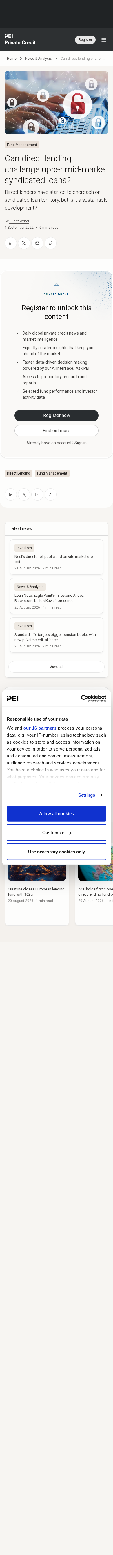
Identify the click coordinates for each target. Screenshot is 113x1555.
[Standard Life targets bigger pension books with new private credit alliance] (56, 635)
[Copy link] (51, 243)
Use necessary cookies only (56, 851)
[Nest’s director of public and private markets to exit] (56, 557)
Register (85, 40)
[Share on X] (24, 243)
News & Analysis (38, 59)
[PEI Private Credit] (20, 39)
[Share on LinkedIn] (11, 243)
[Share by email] (37, 243)
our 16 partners (40, 728)
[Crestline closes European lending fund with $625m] (37, 884)
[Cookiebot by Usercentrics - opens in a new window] (81, 698)
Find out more (56, 430)
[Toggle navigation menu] (103, 39)
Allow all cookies (56, 813)
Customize (53, 832)
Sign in (80, 443)
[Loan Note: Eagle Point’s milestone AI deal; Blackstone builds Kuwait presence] (56, 595)
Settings (86, 795)
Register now (56, 415)
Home (12, 59)
